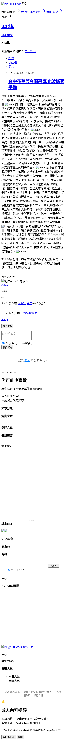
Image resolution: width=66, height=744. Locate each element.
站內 (22, 570)
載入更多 (7, 326)
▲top (4, 319)
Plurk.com (32, 520)
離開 (20, 737)
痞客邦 (22, 303)
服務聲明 (38, 695)
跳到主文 (7, 35)
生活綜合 (30, 51)
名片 (11, 66)
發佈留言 (7, 347)
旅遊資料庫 (30, 313)
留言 (29, 303)
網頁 (13, 570)
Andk (4, 284)
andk (7, 26)
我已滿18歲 (8, 737)
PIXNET (16, 691)
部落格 (12, 62)
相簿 (11, 58)
